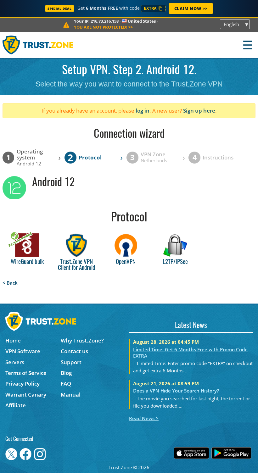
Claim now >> (190, 8)
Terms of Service (26, 372)
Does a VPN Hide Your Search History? (176, 390)
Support (71, 362)
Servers (14, 362)
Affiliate (15, 405)
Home (13, 340)
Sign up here (199, 110)
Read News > (144, 418)
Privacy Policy (22, 383)
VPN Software (22, 351)
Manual (71, 394)
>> (103, 27)
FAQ (66, 383)
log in (142, 110)
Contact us (74, 351)
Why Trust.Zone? (82, 340)
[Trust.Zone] (38, 45)
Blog (66, 372)
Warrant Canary (25, 394)
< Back (10, 283)
